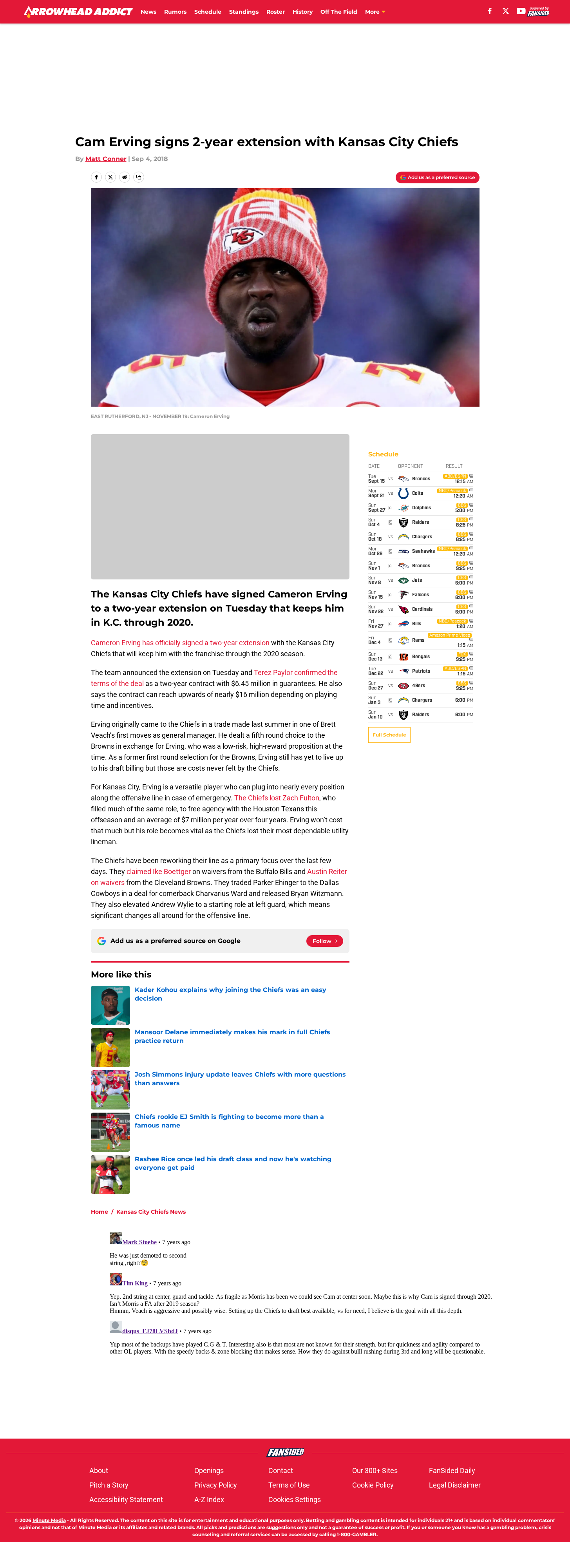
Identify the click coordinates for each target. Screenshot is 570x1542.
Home (99, 1211)
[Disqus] (301, 1326)
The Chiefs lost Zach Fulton (276, 798)
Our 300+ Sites (375, 1470)
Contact (280, 1470)
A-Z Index (209, 1499)
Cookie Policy (373, 1485)
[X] (506, 11)
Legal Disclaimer (455, 1485)
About (98, 1470)
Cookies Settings (294, 1499)
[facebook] (490, 11)
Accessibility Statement (126, 1499)
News (148, 11)
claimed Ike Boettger (159, 871)
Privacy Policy (215, 1485)
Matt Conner (106, 159)
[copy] (138, 177)
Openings (209, 1470)
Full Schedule (389, 735)
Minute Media (49, 1520)
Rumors (175, 11)
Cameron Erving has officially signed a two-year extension (180, 643)
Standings (244, 11)
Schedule (207, 11)
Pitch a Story (108, 1485)
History (303, 11)
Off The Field (338, 11)
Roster (275, 11)
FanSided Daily (452, 1470)
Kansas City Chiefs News (151, 1211)
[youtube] (521, 11)
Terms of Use (289, 1485)
